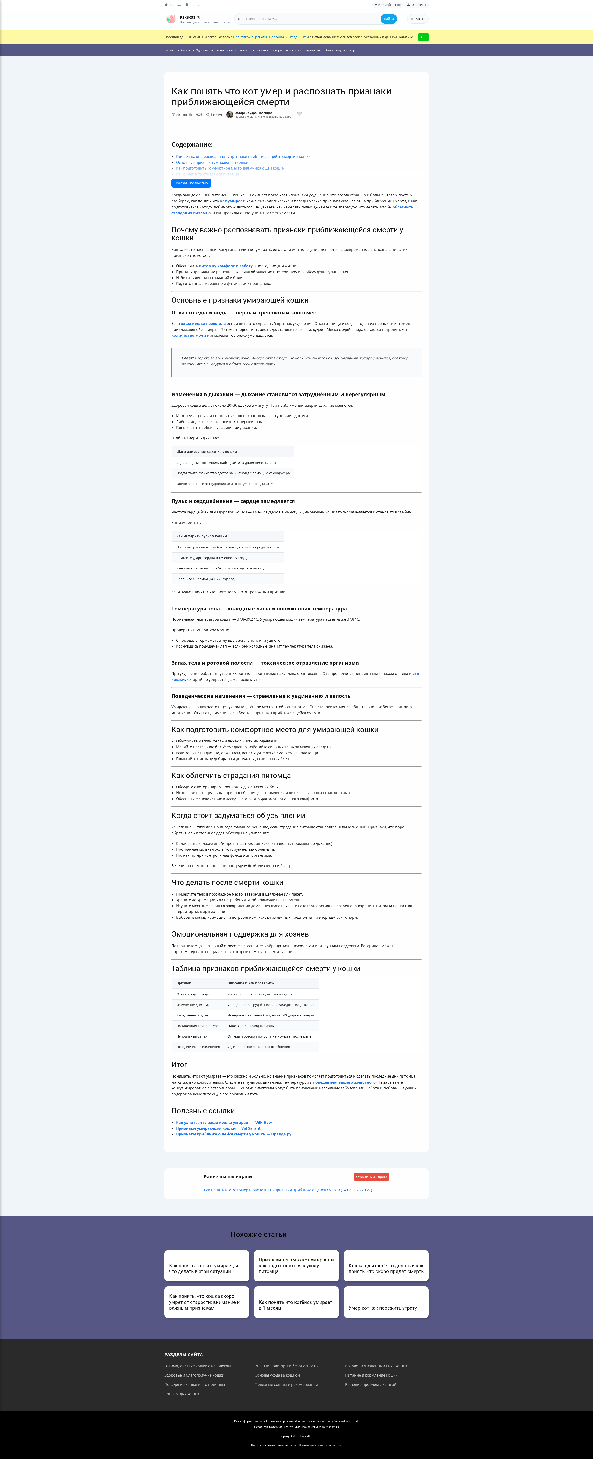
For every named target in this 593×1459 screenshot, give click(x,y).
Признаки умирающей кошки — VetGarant (218, 1128)
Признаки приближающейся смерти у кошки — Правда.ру (233, 1134)
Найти (389, 18)
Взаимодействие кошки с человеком (197, 1365)
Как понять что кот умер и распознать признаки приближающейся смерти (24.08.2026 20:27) (288, 1189)
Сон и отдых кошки (181, 1393)
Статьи (195, 5)
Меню (421, 18)
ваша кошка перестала (203, 323)
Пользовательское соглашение (320, 1445)
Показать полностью (191, 183)
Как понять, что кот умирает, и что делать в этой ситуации (203, 1268)
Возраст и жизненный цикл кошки (376, 1365)
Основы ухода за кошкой (277, 1375)
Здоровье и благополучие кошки (194, 1375)
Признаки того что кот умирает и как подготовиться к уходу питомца (296, 1265)
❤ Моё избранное (388, 5)
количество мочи (188, 335)
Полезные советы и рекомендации (286, 1384)
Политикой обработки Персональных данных (269, 37)
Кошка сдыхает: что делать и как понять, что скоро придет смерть (386, 1268)
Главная (175, 5)
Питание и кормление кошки (371, 1375)
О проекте (419, 5)
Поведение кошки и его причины (194, 1384)
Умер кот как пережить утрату (383, 1308)
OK (423, 37)
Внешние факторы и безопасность (286, 1365)
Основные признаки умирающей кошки (212, 162)
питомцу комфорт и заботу (226, 265)
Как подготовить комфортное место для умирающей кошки (230, 168)
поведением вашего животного (344, 1082)
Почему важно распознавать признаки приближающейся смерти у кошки (243, 156)
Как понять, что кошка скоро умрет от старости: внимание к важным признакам (204, 1302)
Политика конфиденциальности (273, 1445)
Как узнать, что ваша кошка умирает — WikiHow (224, 1122)
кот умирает (232, 201)
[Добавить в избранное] (299, 114)
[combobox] (316, 18)
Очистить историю (371, 1176)
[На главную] (170, 19)
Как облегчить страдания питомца (207, 174)
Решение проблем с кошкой (370, 1384)
